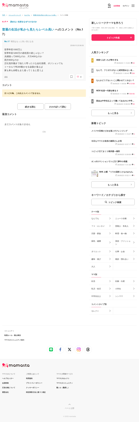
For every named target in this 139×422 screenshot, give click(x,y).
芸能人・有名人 (122, 226)
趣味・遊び (96, 259)
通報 (6, 77)
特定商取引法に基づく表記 (36, 392)
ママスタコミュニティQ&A (14, 340)
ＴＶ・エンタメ (98, 226)
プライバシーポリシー (34, 383)
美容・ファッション (122, 242)
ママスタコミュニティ (64, 383)
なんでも (95, 218)
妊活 (93, 281)
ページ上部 (69, 408)
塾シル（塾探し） (63, 387)
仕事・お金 (120, 251)
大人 (93, 266)
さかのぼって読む (57, 106)
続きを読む (30, 106)
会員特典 (5, 383)
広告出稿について (8, 387)
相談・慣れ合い (122, 259)
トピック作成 (113, 37)
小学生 (118, 288)
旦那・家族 (96, 233)
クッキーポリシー (32, 387)
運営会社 (5, 392)
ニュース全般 (121, 218)
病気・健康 (96, 241)
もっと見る (113, 113)
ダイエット (96, 251)
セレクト (95, 310)
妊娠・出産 (120, 281)
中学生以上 (96, 296)
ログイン (126, 5)
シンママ (119, 296)
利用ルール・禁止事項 (12, 335)
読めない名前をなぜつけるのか (23, 21)
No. (7, 41)
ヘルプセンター (8, 378)
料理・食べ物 (121, 233)
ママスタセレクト (63, 378)
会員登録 (116, 5)
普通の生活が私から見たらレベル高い (28, 29)
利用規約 (29, 378)
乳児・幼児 (96, 288)
